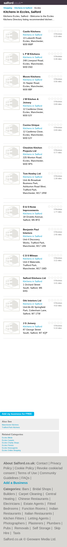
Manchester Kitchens (10, 425)
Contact (42, 463)
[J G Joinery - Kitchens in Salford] (11, 333)
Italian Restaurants (39, 513)
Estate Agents (34, 503)
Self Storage (42, 528)
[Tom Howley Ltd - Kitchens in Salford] (11, 184)
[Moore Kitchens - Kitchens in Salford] (11, 87)
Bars (26, 489)
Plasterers (36, 523)
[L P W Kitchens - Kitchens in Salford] (11, 64)
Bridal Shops (42, 489)
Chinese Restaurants (33, 499)
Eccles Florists (8, 445)
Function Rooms (34, 508)
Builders (9, 494)
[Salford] (23, 5)
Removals (22, 528)
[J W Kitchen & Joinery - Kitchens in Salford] (11, 109)
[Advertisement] (33, 374)
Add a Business (15, 483)
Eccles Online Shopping (11, 450)
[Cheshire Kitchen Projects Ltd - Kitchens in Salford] (11, 158)
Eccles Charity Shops (10, 443)
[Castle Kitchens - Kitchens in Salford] (11, 41)
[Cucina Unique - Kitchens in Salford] (11, 135)
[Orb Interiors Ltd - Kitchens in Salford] (11, 311)
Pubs (7, 528)
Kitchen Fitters (14, 518)
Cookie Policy (24, 468)
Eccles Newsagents (10, 448)
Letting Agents (39, 518)
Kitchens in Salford (32, 34)
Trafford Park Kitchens (11, 427)
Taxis (16, 533)
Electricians (12, 503)
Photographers (14, 523)
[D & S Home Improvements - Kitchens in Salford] (11, 217)
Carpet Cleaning (31, 494)
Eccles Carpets (8, 440)
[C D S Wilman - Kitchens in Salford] (11, 266)
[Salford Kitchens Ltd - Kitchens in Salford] (11, 288)
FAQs (25, 478)
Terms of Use (27, 473)
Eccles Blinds (7, 438)
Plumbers (54, 523)
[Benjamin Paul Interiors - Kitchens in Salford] (11, 239)
